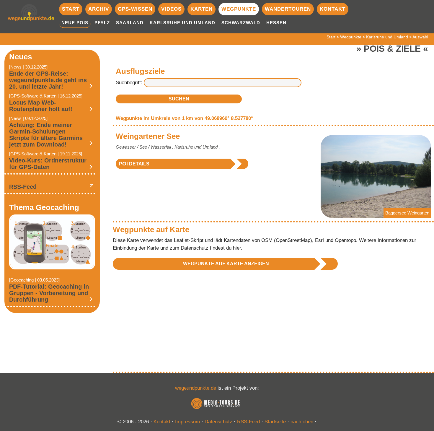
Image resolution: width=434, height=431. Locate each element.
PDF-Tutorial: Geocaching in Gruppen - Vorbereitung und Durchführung (49, 293)
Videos (171, 9)
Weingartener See (148, 136)
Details (134, 164)
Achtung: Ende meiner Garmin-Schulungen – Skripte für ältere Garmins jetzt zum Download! (46, 135)
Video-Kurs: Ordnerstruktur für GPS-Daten (48, 163)
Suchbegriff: (129, 82)
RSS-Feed (23, 186)
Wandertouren (288, 9)
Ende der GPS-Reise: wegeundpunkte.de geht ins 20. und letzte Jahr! (48, 80)
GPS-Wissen (135, 9)
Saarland (129, 22)
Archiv (98, 9)
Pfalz (102, 22)
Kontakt (332, 9)
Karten (201, 9)
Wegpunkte (238, 9)
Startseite (275, 422)
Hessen (276, 22)
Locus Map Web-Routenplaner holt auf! (40, 105)
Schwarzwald (240, 22)
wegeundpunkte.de (195, 388)
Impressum (187, 422)
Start (70, 9)
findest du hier (225, 248)
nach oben (302, 422)
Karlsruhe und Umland (182, 22)
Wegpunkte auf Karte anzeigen (226, 263)
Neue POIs (74, 22)
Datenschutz (218, 422)
